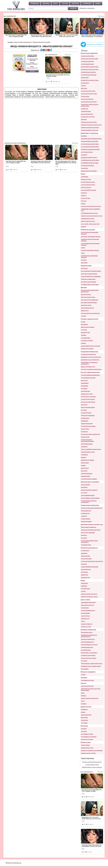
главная (34, 3)
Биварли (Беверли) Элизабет (32, 64)
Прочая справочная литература (91, 508)
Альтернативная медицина (90, 375)
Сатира (83, 591)
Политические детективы (90, 160)
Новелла (84, 193)
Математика (85, 418)
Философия (85, 463)
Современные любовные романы (32, 68)
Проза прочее (85, 198)
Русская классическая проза (91, 206)
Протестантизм (86, 559)
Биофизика (85, 383)
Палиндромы (85, 338)
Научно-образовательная (90, 372)
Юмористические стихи (89, 597)
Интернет (84, 487)
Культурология (86, 413)
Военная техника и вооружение (92, 750)
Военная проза (86, 179)
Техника (84, 678)
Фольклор (84, 726)
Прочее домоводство (88, 610)
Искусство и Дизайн (88, 532)
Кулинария (85, 608)
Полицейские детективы (89, 163)
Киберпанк (85, 77)
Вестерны (84, 268)
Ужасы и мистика (87, 114)
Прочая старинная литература (91, 369)
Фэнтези (84, 119)
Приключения (86, 266)
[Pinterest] (49, 50)
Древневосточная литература (91, 357)
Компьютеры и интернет (90, 482)
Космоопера (85, 83)
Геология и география (88, 396)
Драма (83, 712)
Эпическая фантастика (89, 122)
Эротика (84, 260)
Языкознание (85, 476)
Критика (84, 535)
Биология (84, 380)
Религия (84, 564)
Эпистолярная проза (88, 221)
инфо (97, 3)
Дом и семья (85, 600)
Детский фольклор (87, 308)
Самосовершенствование (89, 567)
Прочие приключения (88, 282)
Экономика (85, 669)
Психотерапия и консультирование (87, 440)
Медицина (84, 421)
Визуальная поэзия (87, 327)
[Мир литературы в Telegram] (92, 47)
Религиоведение (87, 444)
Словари (84, 516)
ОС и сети (84, 493)
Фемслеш (84, 263)
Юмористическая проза (89, 594)
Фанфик (83, 704)
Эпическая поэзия (87, 349)
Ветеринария (85, 391)
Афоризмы (84, 177)
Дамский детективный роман (91, 139)
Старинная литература (89, 352)
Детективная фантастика (90, 67)
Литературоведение (88, 415)
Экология (84, 471)
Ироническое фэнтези (88, 72)
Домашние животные (88, 602)
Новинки (87, 3)
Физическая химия (87, 460)
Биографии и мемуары (88, 527)
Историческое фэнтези (88, 75)
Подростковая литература (90, 698)
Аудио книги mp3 (92, 765)
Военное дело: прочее (88, 753)
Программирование (87, 495)
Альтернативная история (89, 130)
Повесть (83, 195)
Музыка (83, 696)
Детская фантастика (88, 297)
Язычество (84, 575)
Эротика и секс (86, 627)
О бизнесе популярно (88, 655)
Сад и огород (85, 616)
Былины (84, 729)
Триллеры (84, 168)
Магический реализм (88, 190)
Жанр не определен (88, 672)
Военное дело (86, 742)
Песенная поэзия (87, 340)
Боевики (84, 136)
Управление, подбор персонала (91, 663)
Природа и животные (88, 279)
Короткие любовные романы (90, 236)
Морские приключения (89, 274)
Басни (83, 322)
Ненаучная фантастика (89, 94)
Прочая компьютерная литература (88, 501)
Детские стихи (86, 305)
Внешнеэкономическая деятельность (89, 635)
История (84, 410)
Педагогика (85, 429)
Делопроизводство (87, 642)
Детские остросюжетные (89, 300)
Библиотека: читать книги (92, 767)
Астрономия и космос (88, 378)
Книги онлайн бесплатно (92, 762)
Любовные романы (88, 230)
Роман (83, 203)
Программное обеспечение (90, 498)
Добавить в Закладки (86, 8)
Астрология (85, 550)
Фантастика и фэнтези (89, 53)
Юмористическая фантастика (91, 125)
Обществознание (87, 423)
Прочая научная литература (90, 434)
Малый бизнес (86, 650)
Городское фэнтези (87, 61)
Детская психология (88, 402)
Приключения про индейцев (91, 276)
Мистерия (84, 717)
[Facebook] (44, 50)
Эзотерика (84, 572)
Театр (83, 701)
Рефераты (84, 446)
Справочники (85, 519)
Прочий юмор (85, 588)
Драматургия (85, 332)
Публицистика (86, 545)
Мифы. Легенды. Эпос (88, 367)
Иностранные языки (88, 407)
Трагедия (84, 723)
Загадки (84, 731)
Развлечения (85, 613)
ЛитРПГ (83, 85)
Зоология (84, 405)
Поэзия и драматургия (89, 319)
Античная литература (88, 354)
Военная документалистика (90, 530)
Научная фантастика (88, 91)
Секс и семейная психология (91, 449)
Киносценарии (86, 715)
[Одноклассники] (46, 50)
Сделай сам (85, 618)
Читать (32, 71)
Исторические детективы (90, 144)
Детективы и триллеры (89, 133)
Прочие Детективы (87, 165)
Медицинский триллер (89, 157)
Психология (85, 437)
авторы (75, 3)
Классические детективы (90, 147)
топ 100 (65, 3)
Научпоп (84, 538)
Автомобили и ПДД (87, 680)
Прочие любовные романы (90, 250)
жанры (46, 3)
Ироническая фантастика (90, 69)
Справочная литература (90, 505)
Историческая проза (88, 182)
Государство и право (88, 399)
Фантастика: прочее (88, 117)
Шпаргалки (85, 468)
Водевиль (84, 709)
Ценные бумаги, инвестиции (91, 666)
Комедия (84, 586)
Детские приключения (89, 302)
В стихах (84, 330)
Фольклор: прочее (87, 739)
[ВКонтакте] (41, 50)
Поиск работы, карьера (88, 658)
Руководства (85, 513)
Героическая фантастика (89, 59)
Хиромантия (85, 577)
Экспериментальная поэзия (90, 346)
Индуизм (84, 553)
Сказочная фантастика (89, 102)
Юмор (83, 580)
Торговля (84, 661)
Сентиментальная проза (89, 213)
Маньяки (84, 155)
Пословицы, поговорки (88, 737)
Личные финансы (87, 647)
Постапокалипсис (87, 99)
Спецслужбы (85, 745)
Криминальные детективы (90, 149)
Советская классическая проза (91, 216)
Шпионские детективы (89, 171)
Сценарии (84, 720)
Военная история (87, 394)
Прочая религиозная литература (92, 561)
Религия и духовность (89, 548)
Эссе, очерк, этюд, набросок (90, 224)
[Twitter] (51, 50)
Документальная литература (92, 524)
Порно (83, 248)
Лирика (83, 335)
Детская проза (86, 294)
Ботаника (84, 388)
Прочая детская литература (90, 313)
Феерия (83, 227)
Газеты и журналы (87, 686)
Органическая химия (88, 426)
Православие (85, 556)
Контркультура (86, 187)
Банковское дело (86, 632)
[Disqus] (41, 121)
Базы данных (85, 484)
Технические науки (88, 452)
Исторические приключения (91, 271)
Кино (82, 693)
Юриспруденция (86, 473)
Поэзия (83, 343)
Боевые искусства (87, 748)
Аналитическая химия (89, 479)
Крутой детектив (87, 152)
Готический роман (87, 64)
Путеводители (86, 511)
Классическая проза (88, 185)
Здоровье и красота (87, 605)
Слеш (82, 253)
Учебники (84, 455)
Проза (83, 174)
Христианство (86, 569)
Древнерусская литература (90, 360)
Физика (83, 457)
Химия (83, 465)
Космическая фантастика (90, 80)
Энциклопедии (86, 521)
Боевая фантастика (87, 56)
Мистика (84, 88)
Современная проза (87, 218)
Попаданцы (85, 96)
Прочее (83, 683)
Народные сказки (87, 734)
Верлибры (84, 324)
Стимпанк (84, 109)
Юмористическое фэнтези (90, 127)
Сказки (83, 316)
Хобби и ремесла (86, 624)
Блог (55, 3)
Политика (84, 431)
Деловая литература (88, 630)
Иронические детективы (89, 141)
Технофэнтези (86, 111)
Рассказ (83, 201)
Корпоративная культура (89, 645)
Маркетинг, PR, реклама (89, 653)
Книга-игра (85, 310)
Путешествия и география (89, 284)
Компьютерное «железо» (89, 490)
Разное (83, 674)
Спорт (83, 621)
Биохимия (84, 386)
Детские (84, 287)
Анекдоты (84, 583)
